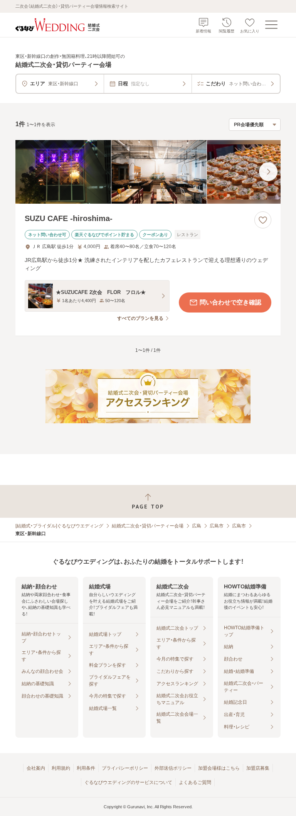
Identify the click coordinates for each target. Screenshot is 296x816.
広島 (196, 526)
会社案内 (36, 768)
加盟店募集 (257, 768)
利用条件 (86, 768)
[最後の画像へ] (268, 171)
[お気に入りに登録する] (262, 219)
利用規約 (61, 768)
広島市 (217, 526)
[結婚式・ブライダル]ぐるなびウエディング (59, 526)
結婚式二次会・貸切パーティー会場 (147, 526)
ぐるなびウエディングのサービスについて (128, 782)
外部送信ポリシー (173, 768)
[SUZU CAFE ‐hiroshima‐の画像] (148, 172)
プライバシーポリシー (125, 768)
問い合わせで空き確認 (230, 302)
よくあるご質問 (195, 782)
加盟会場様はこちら (219, 768)
